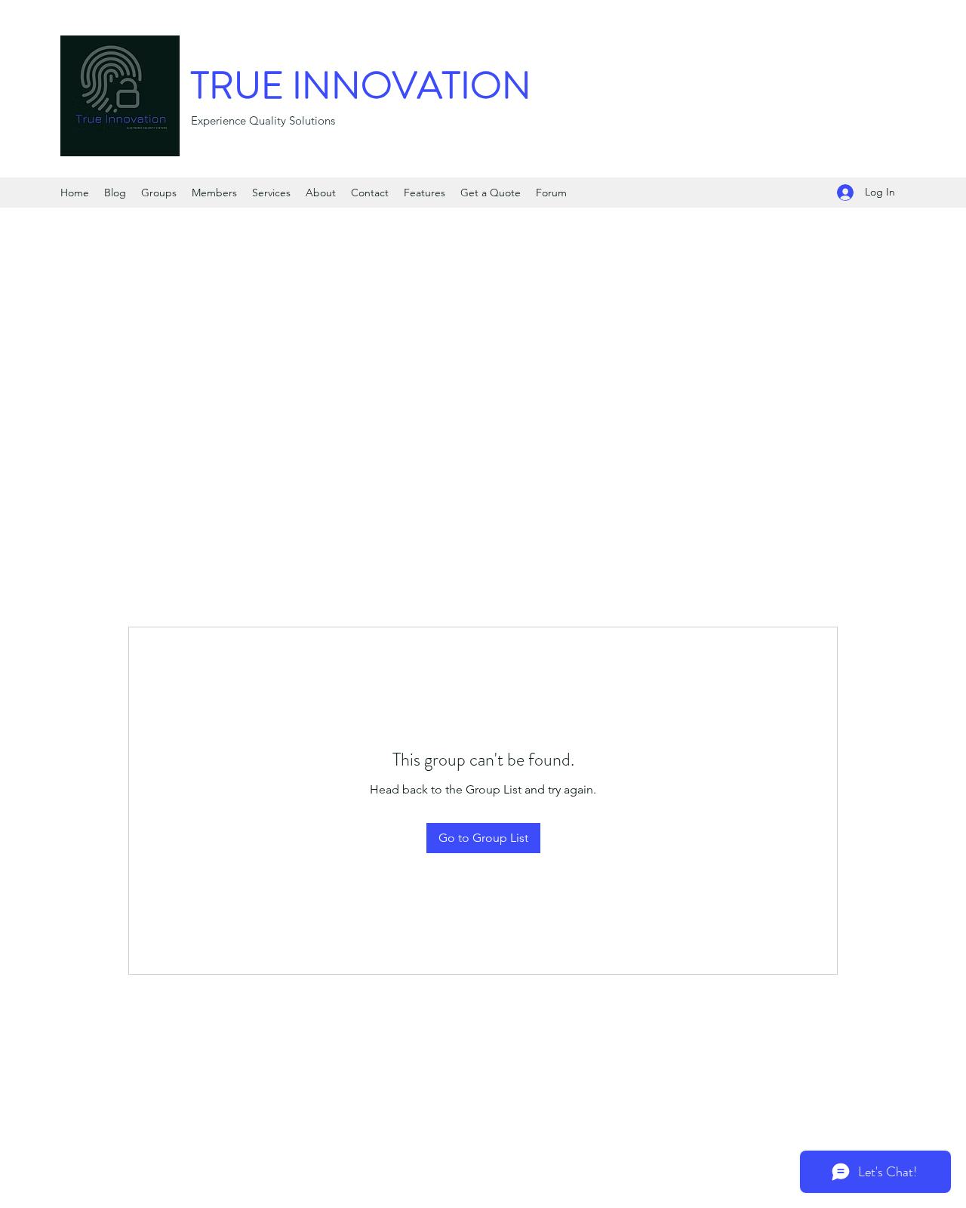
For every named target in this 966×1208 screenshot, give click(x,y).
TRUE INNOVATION (361, 85)
